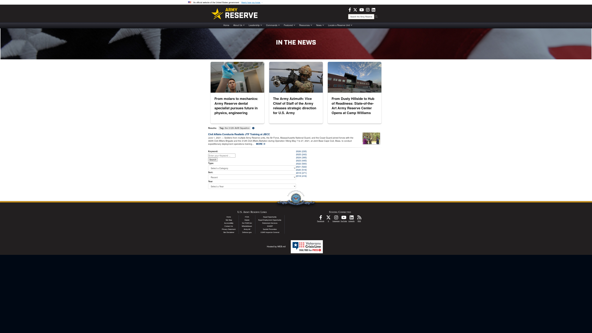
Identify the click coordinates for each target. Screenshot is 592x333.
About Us (237, 25)
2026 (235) (301, 151)
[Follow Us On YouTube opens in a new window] (344, 218)
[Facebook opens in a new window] (350, 9)
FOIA (247, 217)
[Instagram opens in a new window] (368, 9)
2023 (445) (301, 160)
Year (210, 181)
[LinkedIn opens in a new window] (373, 9)
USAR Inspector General (270, 232)
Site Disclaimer (228, 232)
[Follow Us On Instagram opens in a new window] (336, 218)
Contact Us (228, 226)
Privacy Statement (229, 229)
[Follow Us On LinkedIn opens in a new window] (351, 218)
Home (226, 25)
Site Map (229, 220)
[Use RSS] (359, 218)
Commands (271, 25)
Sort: (210, 172)
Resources (304, 25)
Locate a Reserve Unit (339, 25)
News (319, 25)
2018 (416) (301, 175)
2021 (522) (301, 166)
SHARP (270, 226)
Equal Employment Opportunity (269, 220)
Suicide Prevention (270, 229)
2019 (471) (301, 172)
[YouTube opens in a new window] (361, 9)
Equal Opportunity (270, 217)
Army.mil (247, 229)
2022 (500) (301, 163)
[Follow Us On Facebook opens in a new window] (321, 218)
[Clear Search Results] (296, 128)
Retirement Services (270, 223)
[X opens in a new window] (355, 9)
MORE (259, 143)
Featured (288, 25)
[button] (252, 2)
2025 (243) (301, 154)
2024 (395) (301, 157)
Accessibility (228, 223)
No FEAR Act (247, 223)
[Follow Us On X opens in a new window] (328, 218)
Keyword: (213, 151)
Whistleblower (247, 226)
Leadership (254, 25)
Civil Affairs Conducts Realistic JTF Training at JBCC (239, 134)
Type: (211, 163)
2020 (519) (301, 169)
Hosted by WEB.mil (276, 246)
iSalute (247, 220)
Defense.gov (247, 232)
